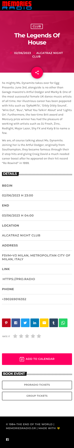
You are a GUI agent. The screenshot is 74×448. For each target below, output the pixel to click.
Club (37, 26)
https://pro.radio (19, 279)
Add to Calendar (40, 359)
